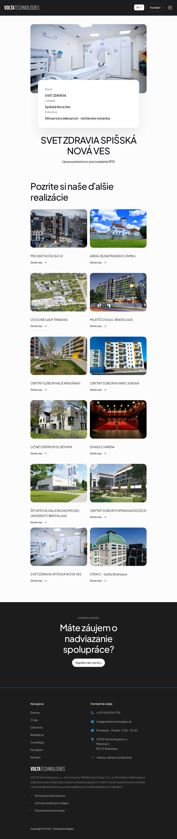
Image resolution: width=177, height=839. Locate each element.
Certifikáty (37, 742)
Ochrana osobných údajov (52, 803)
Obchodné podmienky (50, 810)
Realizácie (37, 735)
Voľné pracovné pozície (50, 795)
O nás (34, 720)
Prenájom (36, 750)
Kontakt (35, 757)
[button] (139, 7)
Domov (35, 712)
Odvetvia (36, 727)
